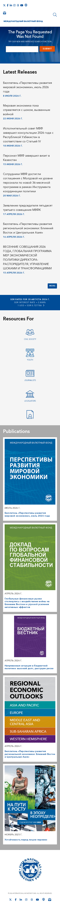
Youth (30, 359)
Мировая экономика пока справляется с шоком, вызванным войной (26, 110)
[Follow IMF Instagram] (14, 5)
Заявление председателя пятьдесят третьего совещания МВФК (27, 207)
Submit (47, 49)
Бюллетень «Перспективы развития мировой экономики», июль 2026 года (27, 87)
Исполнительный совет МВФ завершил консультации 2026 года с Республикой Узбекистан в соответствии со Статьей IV (28, 135)
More (52, 286)
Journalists (30, 380)
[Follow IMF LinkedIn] (11, 5)
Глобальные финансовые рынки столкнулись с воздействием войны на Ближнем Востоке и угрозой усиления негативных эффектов (27, 603)
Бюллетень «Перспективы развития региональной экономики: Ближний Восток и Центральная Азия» (28, 228)
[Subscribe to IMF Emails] (4, 12)
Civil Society (30, 339)
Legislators (30, 401)
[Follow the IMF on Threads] (18, 5)
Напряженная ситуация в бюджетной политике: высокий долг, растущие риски (29, 667)
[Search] (55, 15)
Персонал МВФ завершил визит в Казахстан (26, 157)
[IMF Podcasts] (25, 5)
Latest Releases (20, 72)
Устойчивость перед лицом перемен (26, 840)
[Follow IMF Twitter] (4, 5)
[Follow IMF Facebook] (7, 5)
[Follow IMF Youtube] (21, 5)
